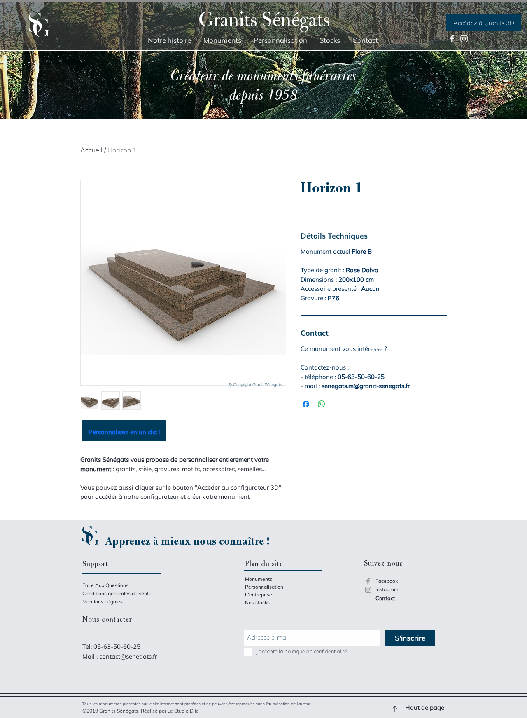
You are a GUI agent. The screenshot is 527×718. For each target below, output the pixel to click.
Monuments (258, 579)
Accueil (91, 150)
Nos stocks (257, 602)
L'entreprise (258, 595)
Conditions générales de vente (117, 593)
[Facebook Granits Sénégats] (368, 581)
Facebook (386, 581)
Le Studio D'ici (184, 711)
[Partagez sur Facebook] (306, 404)
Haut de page (424, 707)
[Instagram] (464, 39)
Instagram (387, 589)
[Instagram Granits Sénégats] (368, 590)
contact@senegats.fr (128, 656)
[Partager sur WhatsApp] (321, 404)
